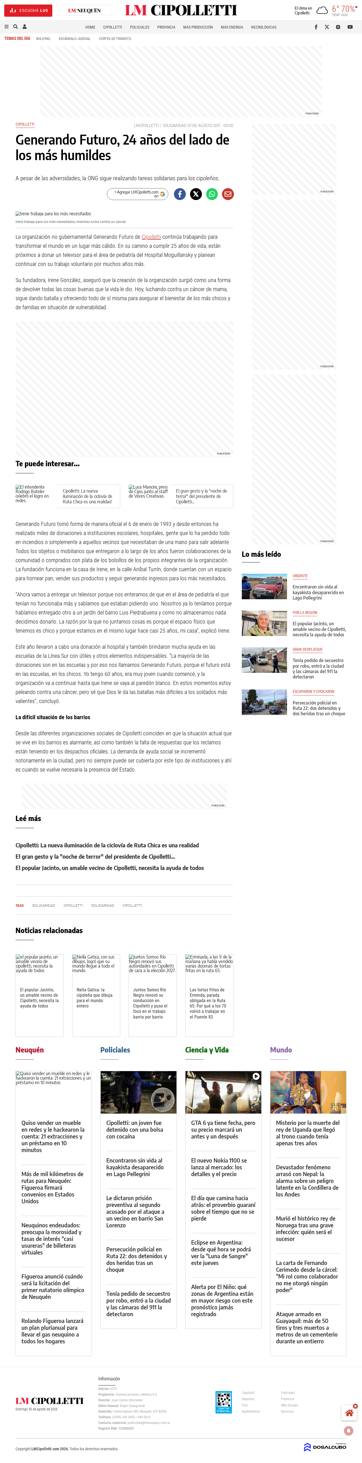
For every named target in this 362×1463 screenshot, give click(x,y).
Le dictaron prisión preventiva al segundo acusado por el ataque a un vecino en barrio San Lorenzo (135, 1211)
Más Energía (232, 27)
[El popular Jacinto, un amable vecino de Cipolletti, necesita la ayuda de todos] (39, 968)
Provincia (166, 27)
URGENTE (300, 576)
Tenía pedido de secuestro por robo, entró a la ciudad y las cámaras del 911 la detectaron (318, 669)
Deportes (248, 1399)
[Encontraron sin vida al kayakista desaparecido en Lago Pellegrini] (264, 586)
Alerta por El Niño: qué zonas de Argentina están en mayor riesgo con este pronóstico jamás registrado (222, 1300)
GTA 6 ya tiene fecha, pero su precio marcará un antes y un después (223, 1129)
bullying (43, 38)
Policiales (139, 27)
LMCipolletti (146, 125)
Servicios (287, 1411)
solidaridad (102, 905)
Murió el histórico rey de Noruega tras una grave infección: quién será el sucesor (305, 1228)
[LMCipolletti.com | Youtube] (350, 26)
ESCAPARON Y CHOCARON (313, 691)
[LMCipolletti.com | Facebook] (317, 26)
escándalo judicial (74, 38)
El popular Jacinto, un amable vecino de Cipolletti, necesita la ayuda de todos (110, 867)
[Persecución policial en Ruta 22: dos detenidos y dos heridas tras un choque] (264, 702)
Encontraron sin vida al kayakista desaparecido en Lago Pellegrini (318, 592)
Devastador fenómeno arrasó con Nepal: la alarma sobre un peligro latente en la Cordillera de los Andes (307, 1180)
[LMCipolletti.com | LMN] (84, 11)
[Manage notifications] (348, 1430)
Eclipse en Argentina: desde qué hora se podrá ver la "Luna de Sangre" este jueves (221, 1252)
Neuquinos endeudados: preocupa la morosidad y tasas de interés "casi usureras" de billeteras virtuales (51, 1238)
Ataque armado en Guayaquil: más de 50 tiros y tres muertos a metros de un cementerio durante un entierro (307, 1327)
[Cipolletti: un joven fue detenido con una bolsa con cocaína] (138, 1092)
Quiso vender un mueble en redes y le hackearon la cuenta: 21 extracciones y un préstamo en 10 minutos (53, 1136)
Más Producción (198, 27)
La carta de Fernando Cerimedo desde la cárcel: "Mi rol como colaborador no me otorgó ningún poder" (307, 1276)
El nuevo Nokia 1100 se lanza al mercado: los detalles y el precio (219, 1167)
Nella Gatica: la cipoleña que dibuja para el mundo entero (95, 998)
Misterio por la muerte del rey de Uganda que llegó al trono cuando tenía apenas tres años (308, 1132)
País (245, 1405)
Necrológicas (263, 27)
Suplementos (251, 1411)
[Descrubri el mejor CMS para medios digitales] (325, 1452)
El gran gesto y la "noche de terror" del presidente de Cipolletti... (201, 496)
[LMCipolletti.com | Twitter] (328, 26)
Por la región (305, 613)
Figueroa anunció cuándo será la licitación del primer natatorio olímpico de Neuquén (52, 1286)
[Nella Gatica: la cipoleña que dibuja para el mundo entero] (96, 968)
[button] (6, 27)
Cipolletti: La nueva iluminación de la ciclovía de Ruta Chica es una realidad (87, 496)
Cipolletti (112, 27)
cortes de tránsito (115, 38)
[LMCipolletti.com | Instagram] (339, 26)
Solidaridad (174, 125)
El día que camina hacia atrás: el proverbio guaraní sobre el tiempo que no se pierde (223, 1208)
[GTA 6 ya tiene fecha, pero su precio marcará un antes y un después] (223, 1092)
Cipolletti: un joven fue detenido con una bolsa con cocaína (134, 1129)
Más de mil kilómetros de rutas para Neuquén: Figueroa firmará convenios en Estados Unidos (52, 1187)
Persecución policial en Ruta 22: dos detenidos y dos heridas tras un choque (319, 708)
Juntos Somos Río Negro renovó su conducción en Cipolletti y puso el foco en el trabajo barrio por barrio (150, 1003)
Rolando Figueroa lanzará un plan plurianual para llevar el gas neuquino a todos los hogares (52, 1330)
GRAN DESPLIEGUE (308, 649)
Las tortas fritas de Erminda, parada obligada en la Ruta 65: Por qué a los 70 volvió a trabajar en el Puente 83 (208, 1003)
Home (90, 27)
